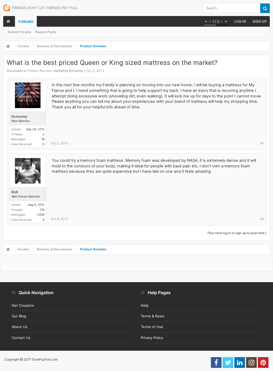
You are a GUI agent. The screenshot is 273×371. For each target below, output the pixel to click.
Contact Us (21, 338)
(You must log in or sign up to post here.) (236, 233)
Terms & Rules (152, 316)
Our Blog (19, 316)
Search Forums (19, 32)
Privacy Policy (152, 338)
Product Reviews (40, 71)
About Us (19, 327)
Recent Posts (45, 32)
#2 (262, 219)
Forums (25, 21)
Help (144, 305)
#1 (262, 143)
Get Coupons (23, 305)
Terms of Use (152, 327)
